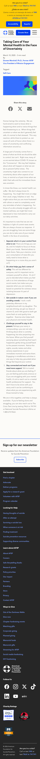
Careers (6, 558)
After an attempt (9, 518)
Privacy (6, 595)
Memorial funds (9, 640)
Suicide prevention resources (14, 537)
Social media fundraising (13, 654)
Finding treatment (10, 532)
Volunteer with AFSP (11, 496)
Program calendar (10, 501)
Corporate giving (10, 631)
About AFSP (8, 553)
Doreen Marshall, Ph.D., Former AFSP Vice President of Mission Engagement (18, 62)
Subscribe (20, 460)
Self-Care (7, 73)
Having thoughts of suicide (14, 513)
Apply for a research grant (13, 492)
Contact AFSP (8, 600)
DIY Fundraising (9, 659)
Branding (6, 586)
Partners (6, 581)
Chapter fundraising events (14, 622)
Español (27, 24)
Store (5, 591)
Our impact (7, 577)
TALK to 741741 (29, 6)
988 (15, 6)
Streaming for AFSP (11, 650)
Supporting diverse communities (16, 541)
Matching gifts (9, 626)
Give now (7, 617)
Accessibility (13, 24)
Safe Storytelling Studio (12, 563)
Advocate (7, 482)
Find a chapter (9, 478)
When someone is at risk (13, 527)
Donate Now (23, 33)
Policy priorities (9, 572)
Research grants (9, 567)
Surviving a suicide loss (12, 523)
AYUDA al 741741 (20, 18)
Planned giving (9, 636)
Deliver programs (10, 487)
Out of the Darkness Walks (14, 612)
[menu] (34, 32)
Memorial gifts (9, 645)
